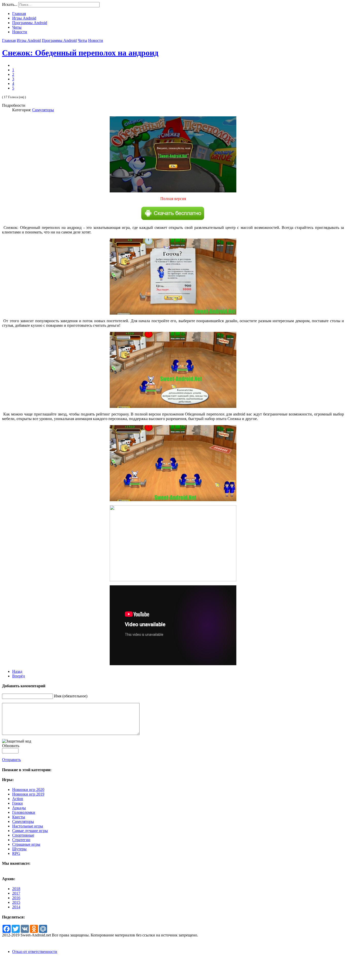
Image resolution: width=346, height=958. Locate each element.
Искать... (9, 4)
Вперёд (18, 676)
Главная (9, 40)
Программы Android (59, 40)
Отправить (11, 759)
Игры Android (29, 40)
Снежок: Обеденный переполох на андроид (80, 52)
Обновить (10, 746)
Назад (17, 671)
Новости (95, 40)
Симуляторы (43, 110)
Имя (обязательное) (70, 696)
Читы (82, 40)
